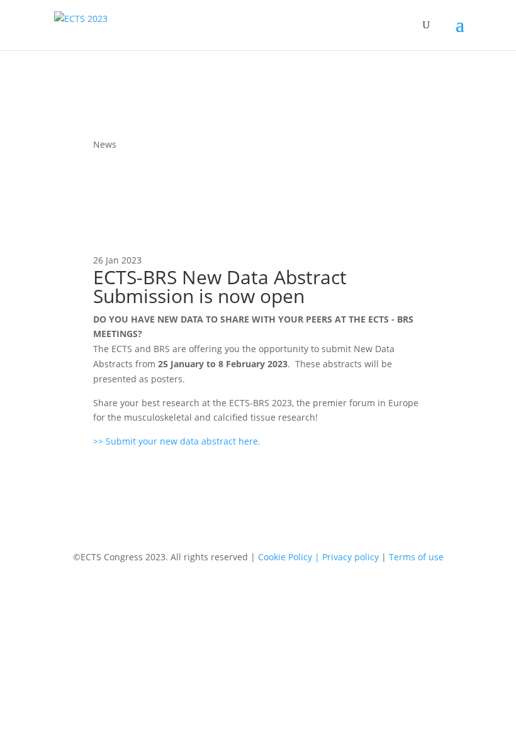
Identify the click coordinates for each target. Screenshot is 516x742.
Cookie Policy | (290, 557)
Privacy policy (351, 557)
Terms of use (416, 557)
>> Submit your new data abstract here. (177, 441)
